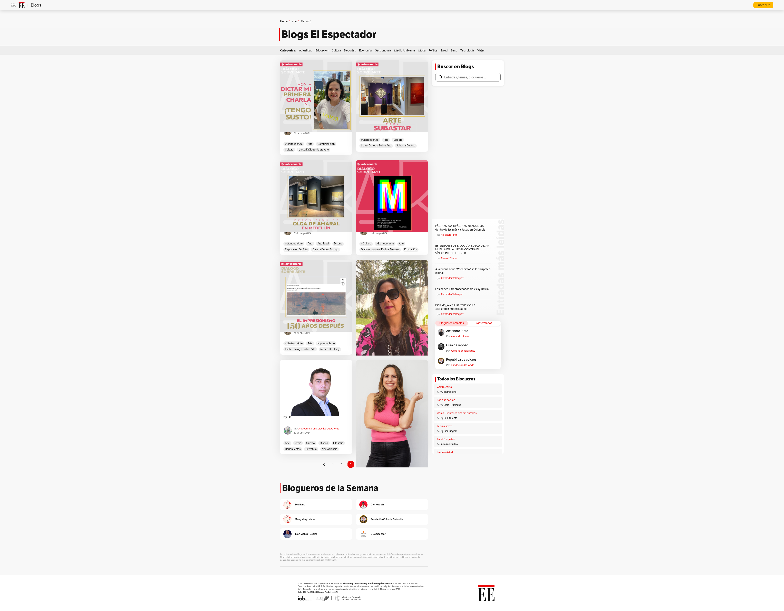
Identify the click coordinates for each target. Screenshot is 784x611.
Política (433, 50)
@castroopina (448, 391)
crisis (298, 443)
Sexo (454, 50)
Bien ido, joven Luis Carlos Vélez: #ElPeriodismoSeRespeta (455, 307)
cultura (289, 149)
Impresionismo (326, 343)
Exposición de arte (296, 249)
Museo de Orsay (330, 349)
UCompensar (378, 533)
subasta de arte (405, 145)
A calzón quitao (446, 439)
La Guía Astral (445, 452)
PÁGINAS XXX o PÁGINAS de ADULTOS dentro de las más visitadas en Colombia (460, 227)
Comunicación (326, 144)
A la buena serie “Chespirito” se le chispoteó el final (462, 271)
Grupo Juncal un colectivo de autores (318, 428)
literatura (311, 449)
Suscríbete (763, 5)
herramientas (293, 449)
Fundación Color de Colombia (462, 365)
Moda (421, 50)
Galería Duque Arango (325, 249)
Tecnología (467, 50)
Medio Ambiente (404, 50)
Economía (365, 50)
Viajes (481, 50)
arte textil (323, 243)
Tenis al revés (444, 426)
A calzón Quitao (449, 444)
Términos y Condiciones (354, 583)
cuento (310, 443)
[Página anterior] (324, 464)
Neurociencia (329, 449)
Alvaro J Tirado (449, 258)
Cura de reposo (457, 345)
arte (294, 21)
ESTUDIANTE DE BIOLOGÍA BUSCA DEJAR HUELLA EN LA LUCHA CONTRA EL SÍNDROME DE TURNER (462, 249)
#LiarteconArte (294, 144)
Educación (322, 50)
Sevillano (300, 504)
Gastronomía (383, 50)
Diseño (338, 243)
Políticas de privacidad (378, 583)
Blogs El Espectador (328, 34)
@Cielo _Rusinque (451, 404)
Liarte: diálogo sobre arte (313, 149)
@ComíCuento (449, 417)
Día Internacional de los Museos (380, 249)
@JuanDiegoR (449, 431)
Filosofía (338, 443)
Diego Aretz (377, 504)
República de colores (461, 360)
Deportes (350, 50)
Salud (444, 50)
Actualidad (305, 50)
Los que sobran (446, 400)
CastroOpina (444, 387)
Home (284, 21)
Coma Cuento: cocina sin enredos (457, 413)
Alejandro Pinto (449, 234)
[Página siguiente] (384, 464)
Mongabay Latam (305, 519)
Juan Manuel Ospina (306, 533)
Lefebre (397, 140)
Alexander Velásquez (452, 278)
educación (410, 249)
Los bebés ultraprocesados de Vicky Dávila (462, 289)
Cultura (336, 50)
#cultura (366, 243)
